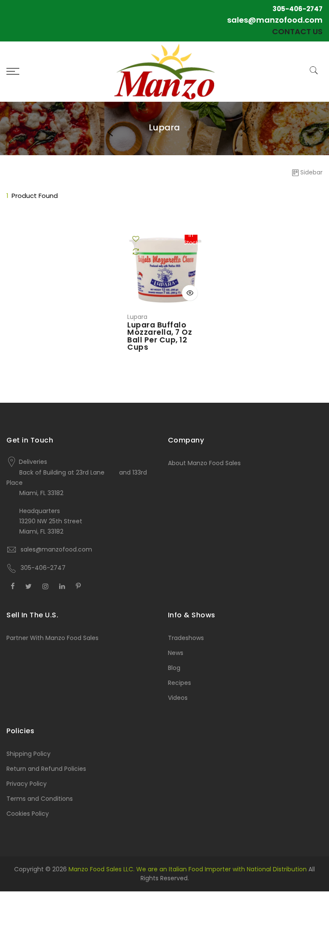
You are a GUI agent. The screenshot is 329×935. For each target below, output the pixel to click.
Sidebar (311, 172)
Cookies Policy (27, 813)
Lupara (137, 317)
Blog (174, 668)
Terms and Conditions (39, 798)
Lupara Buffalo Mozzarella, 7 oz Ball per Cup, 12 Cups (159, 336)
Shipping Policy (28, 753)
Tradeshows (186, 638)
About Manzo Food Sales (204, 463)
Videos (178, 697)
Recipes (179, 682)
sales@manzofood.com (275, 20)
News (175, 653)
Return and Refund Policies (46, 768)
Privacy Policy (26, 783)
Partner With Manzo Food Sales (52, 638)
